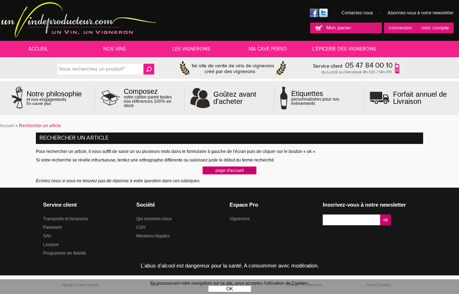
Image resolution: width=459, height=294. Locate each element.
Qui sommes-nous (154, 218)
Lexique (51, 244)
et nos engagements (54, 98)
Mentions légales (153, 235)
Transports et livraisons (65, 218)
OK (229, 288)
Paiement (52, 227)
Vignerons (240, 218)
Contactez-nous (357, 13)
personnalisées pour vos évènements (315, 98)
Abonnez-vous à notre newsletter (421, 13)
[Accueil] (78, 20)
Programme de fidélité (64, 253)
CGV (141, 227)
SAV (47, 235)
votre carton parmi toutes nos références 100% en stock (148, 98)
